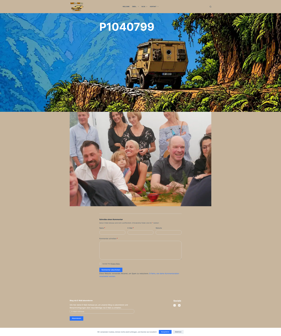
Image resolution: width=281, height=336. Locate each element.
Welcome (126, 6)
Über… (134, 6)
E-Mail (131, 228)
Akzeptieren (165, 332)
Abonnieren (76, 318)
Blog (143, 6)
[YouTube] (179, 305)
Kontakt (153, 6)
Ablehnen (178, 332)
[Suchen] (210, 6)
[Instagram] (174, 305)
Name (102, 228)
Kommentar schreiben (108, 238)
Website (159, 228)
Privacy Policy (115, 264)
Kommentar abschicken (111, 270)
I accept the (111, 264)
